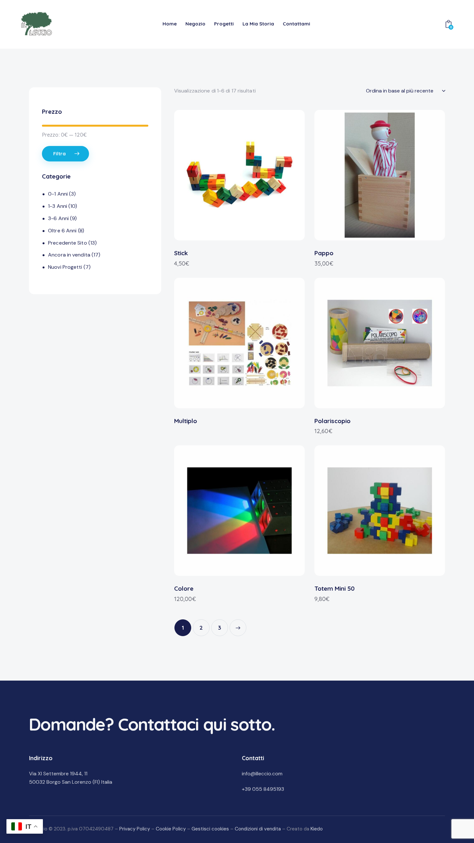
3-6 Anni (58, 218)
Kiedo (317, 829)
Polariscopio (332, 421)
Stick (181, 253)
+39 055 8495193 (263, 789)
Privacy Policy (134, 829)
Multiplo (185, 421)
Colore (183, 588)
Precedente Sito (67, 242)
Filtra (59, 153)
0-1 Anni (58, 193)
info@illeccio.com (262, 773)
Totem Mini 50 (334, 588)
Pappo (323, 253)
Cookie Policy (171, 829)
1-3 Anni (57, 206)
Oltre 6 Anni (62, 230)
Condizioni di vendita (258, 829)
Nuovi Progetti (65, 267)
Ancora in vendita (69, 254)
